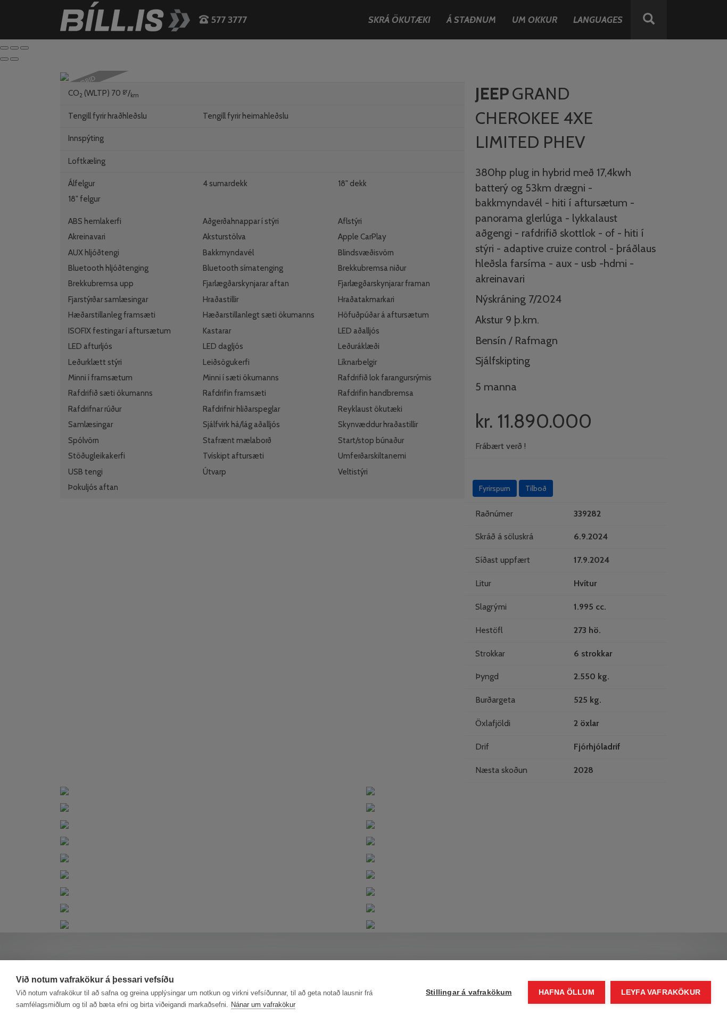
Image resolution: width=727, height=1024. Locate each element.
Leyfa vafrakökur (660, 992)
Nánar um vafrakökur (263, 1005)
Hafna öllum (566, 992)
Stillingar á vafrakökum (469, 992)
